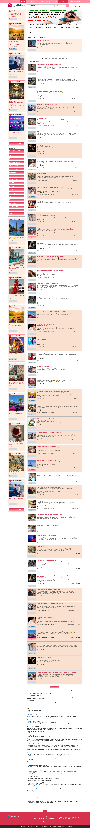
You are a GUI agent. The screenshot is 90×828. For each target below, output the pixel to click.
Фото (78, 817)
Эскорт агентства (13, 165)
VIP (38, 1)
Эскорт (42, 1)
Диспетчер (11, 182)
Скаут (10, 196)
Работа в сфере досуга (34, 788)
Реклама (55, 1)
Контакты (65, 817)
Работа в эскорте (33, 714)
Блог (50, 1)
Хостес (11, 213)
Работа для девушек (33, 755)
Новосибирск (35, 821)
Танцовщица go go (13, 206)
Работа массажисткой (39, 27)
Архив (69, 817)
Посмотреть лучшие (55, 687)
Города (28, 1)
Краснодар (61, 27)
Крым (38, 819)
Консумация (12, 186)
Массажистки (61, 819)
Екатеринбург (48, 27)
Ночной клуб (12, 193)
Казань (55, 27)
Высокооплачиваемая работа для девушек (37, 32)
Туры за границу (13, 210)
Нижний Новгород (76, 27)
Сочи (46, 818)
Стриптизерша (12, 203)
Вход (70, 1)
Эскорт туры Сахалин (33, 722)
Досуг (46, 1)
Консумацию (31, 801)
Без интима (12, 176)
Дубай (53, 821)
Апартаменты (12, 172)
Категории (33, 1)
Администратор (13, 169)
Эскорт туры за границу (63, 822)
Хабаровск (49, 821)
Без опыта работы (13, 179)
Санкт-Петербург (41, 818)
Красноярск (68, 27)
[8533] (54, 16)
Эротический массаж (14, 162)
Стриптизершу (32, 800)
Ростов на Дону (42, 821)
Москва (34, 818)
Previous (26, 47)
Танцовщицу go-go (33, 797)
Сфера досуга (76, 24)
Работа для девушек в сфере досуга (36, 768)
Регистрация (77, 1)
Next (83, 47)
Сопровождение (13, 199)
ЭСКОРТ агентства (68, 24)
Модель (58, 5)
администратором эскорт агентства (48, 763)
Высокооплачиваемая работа (14, 151)
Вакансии (23, 1)
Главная (29, 61)
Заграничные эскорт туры (34, 786)
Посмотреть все (16, 143)
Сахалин (33, 61)
